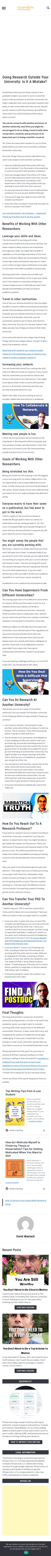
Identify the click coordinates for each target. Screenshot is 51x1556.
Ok (26, 1552)
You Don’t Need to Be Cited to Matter (25, 1289)
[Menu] (4, 8)
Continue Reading (25, 1307)
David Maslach (25, 1236)
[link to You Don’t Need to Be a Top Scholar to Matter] (25, 1329)
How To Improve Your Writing (25, 1442)
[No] (48, 1548)
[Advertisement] (25, 45)
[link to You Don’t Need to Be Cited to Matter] (25, 1270)
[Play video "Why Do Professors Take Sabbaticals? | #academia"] (25, 805)
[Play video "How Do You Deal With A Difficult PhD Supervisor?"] (25, 682)
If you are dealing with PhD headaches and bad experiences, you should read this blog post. (25, 941)
